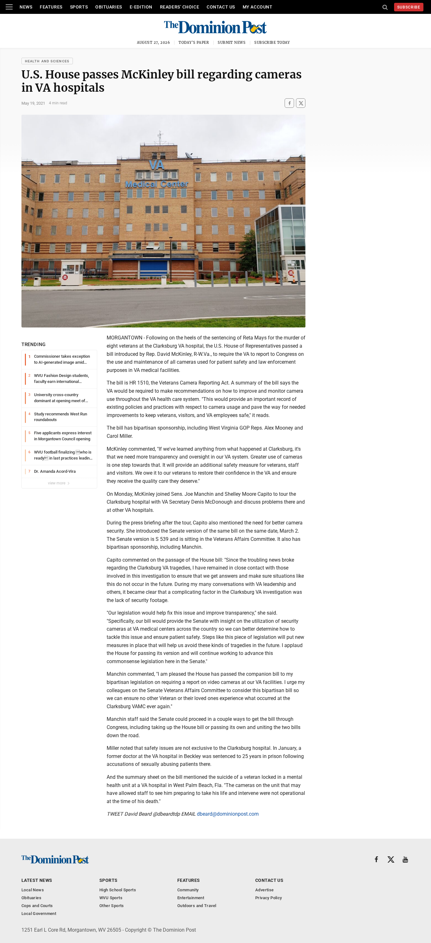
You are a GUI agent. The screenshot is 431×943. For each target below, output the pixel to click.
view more (57, 483)
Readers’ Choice (179, 6)
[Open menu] (9, 7)
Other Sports (111, 905)
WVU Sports (110, 897)
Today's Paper (194, 42)
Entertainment (190, 897)
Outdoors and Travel (196, 905)
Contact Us (221, 6)
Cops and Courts (37, 905)
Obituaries (108, 6)
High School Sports (117, 890)
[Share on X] (301, 103)
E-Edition (141, 6)
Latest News (36, 880)
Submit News (231, 42)
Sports (79, 6)
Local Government (38, 913)
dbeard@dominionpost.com (228, 814)
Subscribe (408, 7)
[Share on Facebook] (289, 103)
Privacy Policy (268, 897)
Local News (32, 890)
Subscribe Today (272, 42)
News (26, 6)
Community (188, 890)
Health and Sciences (47, 61)
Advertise (264, 890)
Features (51, 6)
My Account (258, 6)
